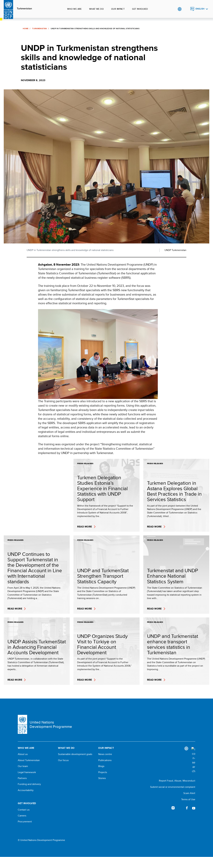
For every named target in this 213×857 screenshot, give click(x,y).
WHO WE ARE (74, 8)
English (200, 8)
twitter (180, 807)
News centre (105, 754)
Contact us (23, 809)
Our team (23, 766)
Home (25, 28)
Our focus (63, 760)
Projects (102, 772)
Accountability (26, 790)
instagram (173, 807)
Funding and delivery (29, 784)
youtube (193, 807)
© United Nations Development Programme (41, 840)
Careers (22, 815)
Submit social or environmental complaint (172, 787)
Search (186, 9)
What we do (96, 8)
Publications (104, 760)
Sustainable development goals (75, 754)
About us (23, 754)
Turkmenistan (24, 8)
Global (180, 9)
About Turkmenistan (29, 760)
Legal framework (27, 772)
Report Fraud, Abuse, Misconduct (177, 780)
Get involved (140, 8)
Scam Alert (189, 793)
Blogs (101, 766)
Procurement (25, 821)
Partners (22, 778)
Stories (102, 778)
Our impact (118, 8)
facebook (186, 807)
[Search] (193, 760)
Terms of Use (188, 799)
